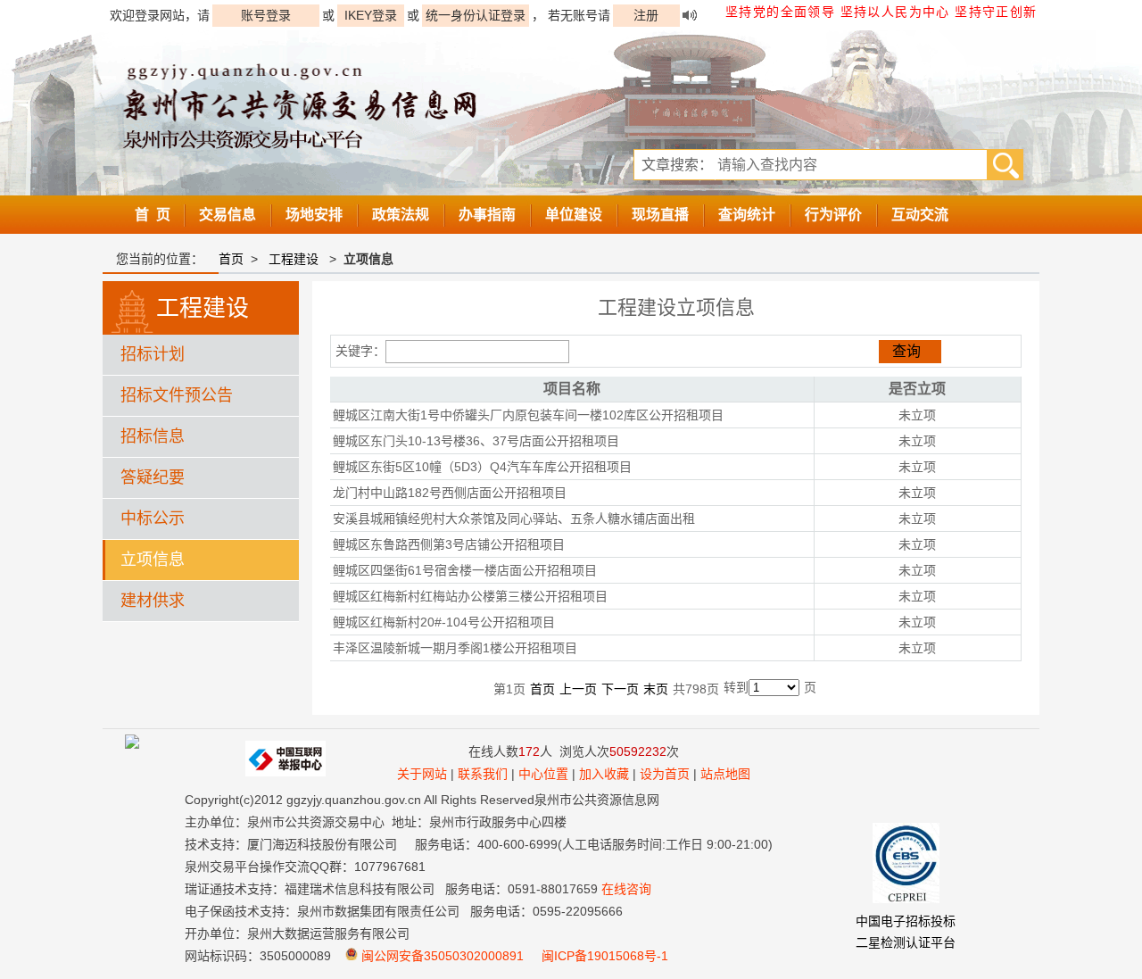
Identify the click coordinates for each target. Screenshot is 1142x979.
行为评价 (833, 214)
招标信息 (152, 436)
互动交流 (919, 214)
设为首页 (665, 774)
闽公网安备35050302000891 (441, 956)
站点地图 (725, 774)
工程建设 (294, 259)
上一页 (578, 689)
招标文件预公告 (176, 395)
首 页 (152, 214)
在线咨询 (626, 889)
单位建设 (573, 214)
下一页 (620, 689)
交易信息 (227, 214)
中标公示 (152, 518)
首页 (231, 259)
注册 (645, 15)
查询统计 (746, 214)
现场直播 (660, 214)
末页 (655, 689)
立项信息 (152, 559)
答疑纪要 (152, 477)
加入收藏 (604, 774)
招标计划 (152, 354)
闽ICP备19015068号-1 (605, 956)
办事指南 (487, 214)
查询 (906, 351)
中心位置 (543, 774)
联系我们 (483, 774)
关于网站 (422, 774)
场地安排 (314, 214)
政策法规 (400, 214)
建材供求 (152, 601)
